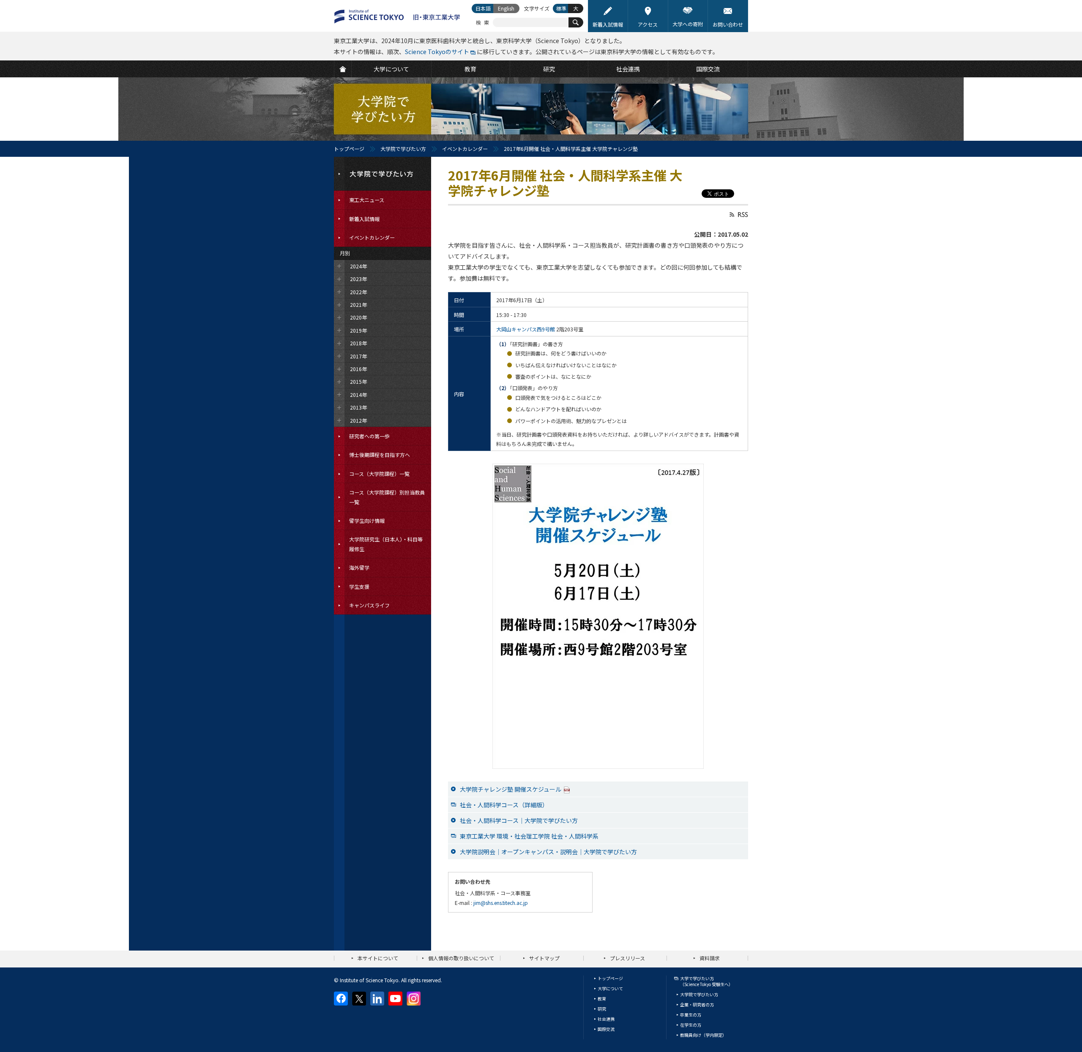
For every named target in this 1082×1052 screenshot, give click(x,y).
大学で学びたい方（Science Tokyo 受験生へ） (706, 981)
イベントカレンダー (465, 148)
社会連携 (606, 1019)
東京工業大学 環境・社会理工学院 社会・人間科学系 (529, 836)
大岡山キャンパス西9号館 (525, 329)
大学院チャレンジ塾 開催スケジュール (510, 789)
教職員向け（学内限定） (703, 1035)
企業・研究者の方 (697, 1004)
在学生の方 (690, 1025)
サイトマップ (544, 958)
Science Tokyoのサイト (437, 51)
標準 (561, 8)
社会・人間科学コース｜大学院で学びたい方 (519, 820)
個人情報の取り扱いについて (461, 958)
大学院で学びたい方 (403, 148)
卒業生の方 (690, 1014)
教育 (602, 998)
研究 (602, 1009)
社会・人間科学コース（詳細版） (504, 805)
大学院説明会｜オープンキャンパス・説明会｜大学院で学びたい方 (548, 851)
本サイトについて (378, 958)
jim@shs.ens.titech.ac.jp (500, 902)
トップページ (349, 148)
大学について (610, 988)
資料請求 (709, 958)
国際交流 (606, 1029)
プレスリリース (627, 958)
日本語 (483, 8)
